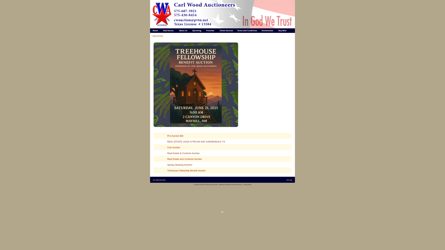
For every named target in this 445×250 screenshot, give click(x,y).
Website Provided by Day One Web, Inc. (231, 184)
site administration (159, 180)
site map (289, 180)
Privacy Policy (247, 184)
